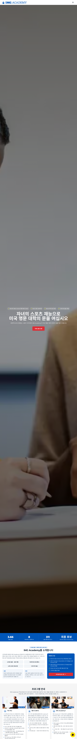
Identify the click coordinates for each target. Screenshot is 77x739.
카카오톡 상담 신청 (60, 674)
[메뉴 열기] (73, 2)
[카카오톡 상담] (72, 734)
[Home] (14, 2)
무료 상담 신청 (38, 328)
